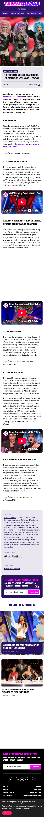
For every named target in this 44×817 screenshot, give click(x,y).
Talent (5, 786)
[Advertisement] (22, 721)
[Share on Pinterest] (13, 556)
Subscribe (34, 592)
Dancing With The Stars (35, 13)
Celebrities (7, 796)
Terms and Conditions (32, 796)
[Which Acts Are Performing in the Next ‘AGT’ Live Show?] (22, 633)
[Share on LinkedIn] (16, 556)
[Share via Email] (20, 556)
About (38, 786)
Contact (37, 789)
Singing (6, 789)
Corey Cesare (10, 517)
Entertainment (9, 793)
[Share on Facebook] (5, 556)
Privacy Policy (35, 793)
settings (27, 808)
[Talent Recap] (22, 3)
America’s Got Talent (13, 97)
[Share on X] (9, 556)
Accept (7, 813)
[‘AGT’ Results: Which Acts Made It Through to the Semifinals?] (22, 672)
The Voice (5, 13)
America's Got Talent (18, 13)
